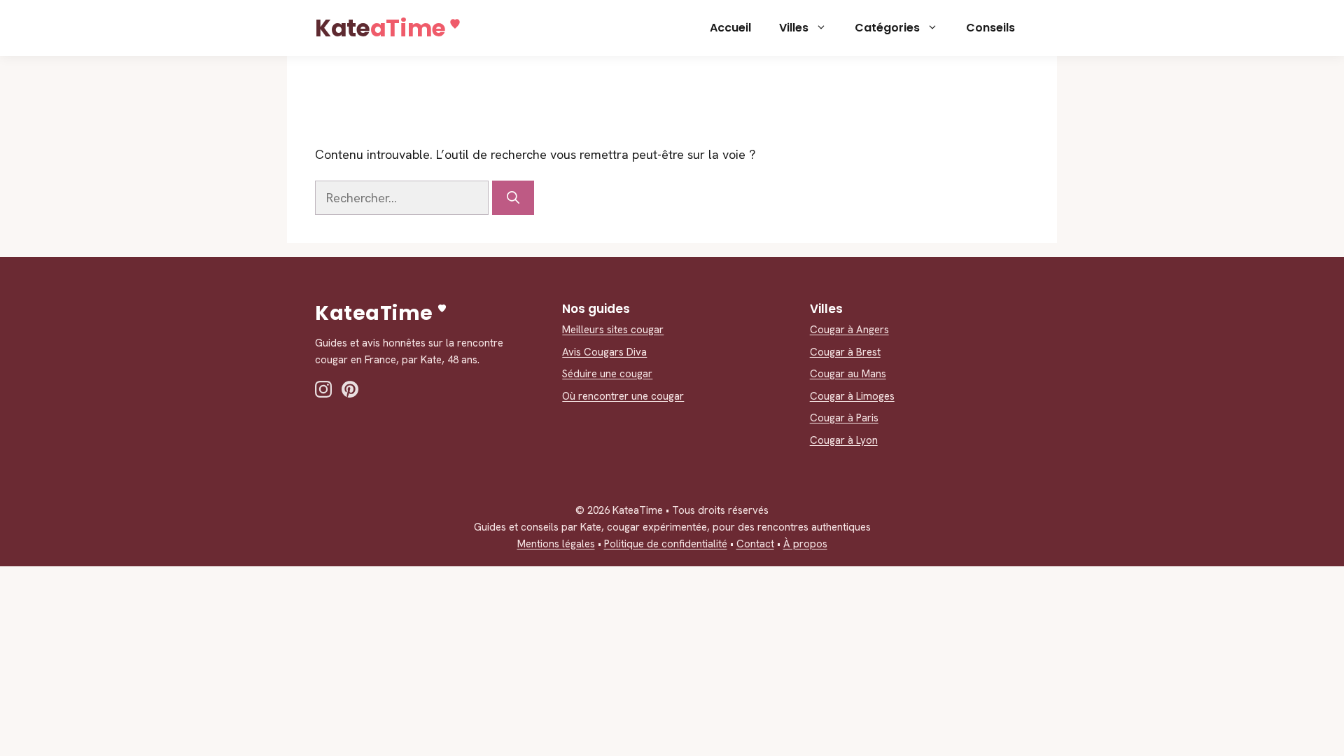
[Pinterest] (350, 389)
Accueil (730, 28)
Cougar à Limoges (852, 396)
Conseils (990, 28)
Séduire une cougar (607, 374)
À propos (805, 544)
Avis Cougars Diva (604, 352)
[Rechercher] (513, 198)
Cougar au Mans (848, 374)
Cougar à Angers (849, 330)
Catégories (887, 28)
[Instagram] (323, 389)
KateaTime (380, 28)
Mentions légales (556, 544)
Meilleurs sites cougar (613, 330)
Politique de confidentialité (665, 544)
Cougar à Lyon (844, 440)
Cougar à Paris (844, 418)
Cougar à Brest (845, 352)
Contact (755, 544)
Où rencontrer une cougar (623, 396)
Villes (793, 28)
